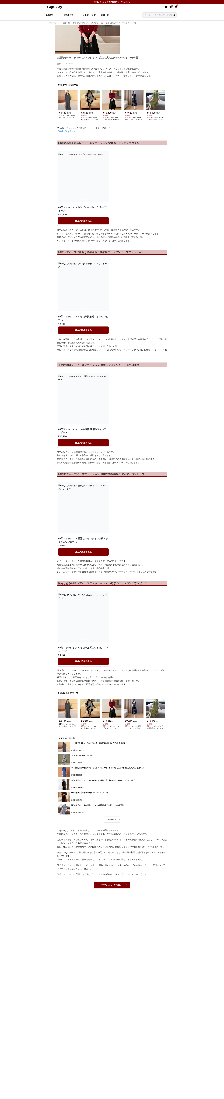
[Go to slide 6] (87, 530)
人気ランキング (89, 15)
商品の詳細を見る (83, 220)
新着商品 (49, 15)
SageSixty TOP (54, 23)
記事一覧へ (113, 819)
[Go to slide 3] (84, 199)
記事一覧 (105, 15)
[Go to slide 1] (81, 199)
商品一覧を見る (66, 131)
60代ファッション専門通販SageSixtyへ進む (111, 886)
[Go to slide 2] (82, 199)
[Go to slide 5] (85, 530)
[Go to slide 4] (85, 199)
